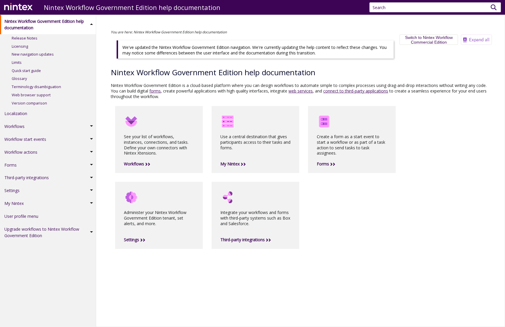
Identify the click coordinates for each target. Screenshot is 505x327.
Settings (12, 190)
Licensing (20, 46)
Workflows (14, 126)
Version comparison (29, 103)
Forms (10, 165)
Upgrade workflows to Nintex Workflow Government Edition (41, 232)
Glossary (19, 78)
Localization (15, 113)
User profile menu (21, 216)
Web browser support (31, 95)
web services (300, 91)
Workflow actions (20, 152)
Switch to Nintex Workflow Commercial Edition (429, 39)
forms (155, 91)
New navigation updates (33, 54)
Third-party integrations (26, 177)
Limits (17, 62)
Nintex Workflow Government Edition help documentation (44, 24)
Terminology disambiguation (36, 86)
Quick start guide (26, 70)
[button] (494, 7)
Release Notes (24, 38)
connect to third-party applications (355, 91)
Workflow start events (25, 139)
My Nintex (14, 203)
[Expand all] (476, 40)
